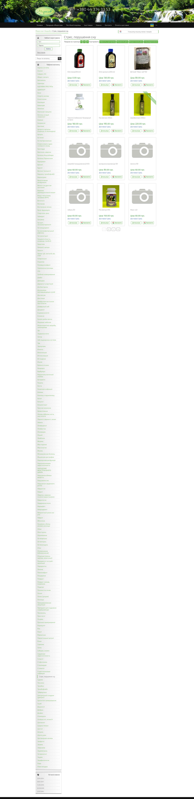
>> (118, 229)
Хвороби (48, 31)
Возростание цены (136, 42)
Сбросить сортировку (108, 42)
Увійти (48, 49)
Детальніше (73, 85)
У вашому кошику (140, 32)
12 (81, 42)
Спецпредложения (151, 42)
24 (84, 42)
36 (87, 42)
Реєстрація (41, 52)
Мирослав (39, 31)
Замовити (86, 85)
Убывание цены (122, 42)
